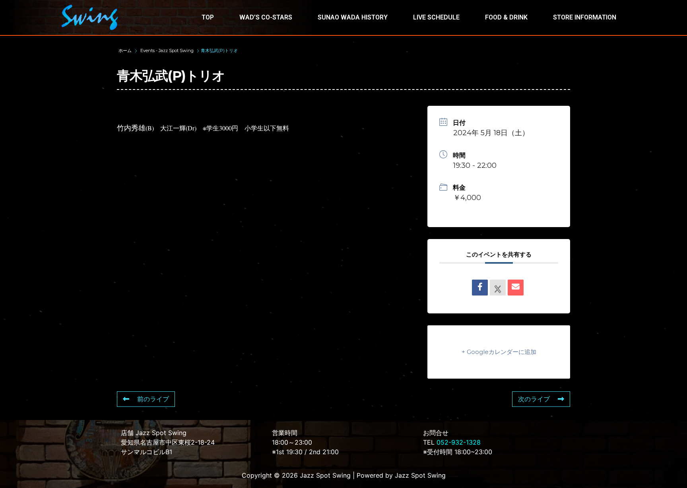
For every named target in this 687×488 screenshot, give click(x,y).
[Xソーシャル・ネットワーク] (498, 288)
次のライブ (534, 399)
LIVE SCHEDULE (436, 17)
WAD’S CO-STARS (265, 17)
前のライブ (153, 399)
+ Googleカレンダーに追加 (499, 352)
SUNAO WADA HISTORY (353, 17)
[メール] (516, 288)
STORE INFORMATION (584, 17)
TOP (208, 17)
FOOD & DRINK (506, 17)
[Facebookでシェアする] (480, 288)
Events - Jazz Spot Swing (167, 50)
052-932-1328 (459, 442)
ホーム (125, 50)
